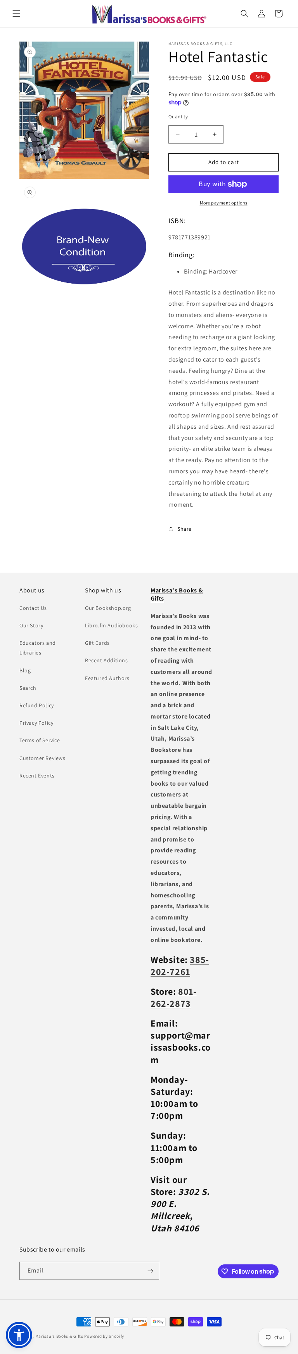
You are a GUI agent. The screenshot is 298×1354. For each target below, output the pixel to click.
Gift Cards (97, 642)
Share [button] (184, 528)
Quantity (178, 116)
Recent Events (37, 775)
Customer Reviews (42, 758)
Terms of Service (39, 740)
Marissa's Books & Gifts (59, 1336)
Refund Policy (36, 705)
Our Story (31, 625)
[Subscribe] (150, 1271)
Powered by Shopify (104, 1336)
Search (27, 687)
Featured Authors (107, 678)
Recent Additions (106, 660)
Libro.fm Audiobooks (111, 625)
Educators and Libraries (37, 647)
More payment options (224, 203)
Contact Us (33, 607)
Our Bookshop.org (108, 607)
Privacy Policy (36, 722)
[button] (16, 13)
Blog (25, 670)
